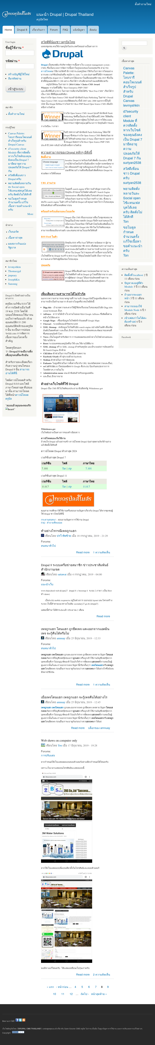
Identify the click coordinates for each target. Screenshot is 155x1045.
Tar (64, 468)
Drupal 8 (22, 30)
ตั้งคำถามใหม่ (143, 4)
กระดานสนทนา (48, 519)
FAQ (65, 30)
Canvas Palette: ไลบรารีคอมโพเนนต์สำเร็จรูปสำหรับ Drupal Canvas (20, 138)
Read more (83, 552)
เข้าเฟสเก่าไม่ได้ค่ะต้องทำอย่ (135, 319)
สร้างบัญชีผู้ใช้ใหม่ (19, 74)
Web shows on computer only (59, 740)
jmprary (12, 275)
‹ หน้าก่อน (62, 987)
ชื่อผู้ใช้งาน (14, 47)
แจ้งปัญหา (79, 30)
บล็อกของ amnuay (99, 728)
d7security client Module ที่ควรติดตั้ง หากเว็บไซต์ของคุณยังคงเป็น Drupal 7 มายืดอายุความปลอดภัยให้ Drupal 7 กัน (19, 160)
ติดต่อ (93, 30)
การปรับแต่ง (48, 755)
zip (70, 468)
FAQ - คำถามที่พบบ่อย (51, 522)
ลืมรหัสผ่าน (14, 78)
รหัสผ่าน (12, 61)
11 (62, 994)
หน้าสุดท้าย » (99, 994)
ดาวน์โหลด (46, 71)
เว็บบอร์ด (13, 231)
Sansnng (12, 283)
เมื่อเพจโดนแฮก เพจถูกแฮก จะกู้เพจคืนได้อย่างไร (74, 697)
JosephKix (14, 279)
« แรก (50, 987)
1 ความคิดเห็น (101, 552)
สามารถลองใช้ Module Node (133, 308)
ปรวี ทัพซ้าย (64, 535)
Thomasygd (14, 271)
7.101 (89, 468)
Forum (54, 30)
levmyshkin (14, 267)
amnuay (61, 638)
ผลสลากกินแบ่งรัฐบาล (17, 245)
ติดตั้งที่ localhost (133, 275)
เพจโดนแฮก (58, 707)
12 (71, 994)
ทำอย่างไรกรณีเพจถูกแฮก (58, 531)
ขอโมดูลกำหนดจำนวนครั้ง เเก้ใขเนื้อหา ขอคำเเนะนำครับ (20, 204)
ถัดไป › (85, 994)
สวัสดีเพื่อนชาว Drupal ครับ (17, 177)
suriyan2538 (132, 162)
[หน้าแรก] (17, 14)
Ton (60, 745)
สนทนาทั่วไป (48, 545)
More (30, 214)
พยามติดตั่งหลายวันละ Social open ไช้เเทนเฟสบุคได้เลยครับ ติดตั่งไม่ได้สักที (20, 188)
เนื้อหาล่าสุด (15, 237)
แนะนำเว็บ (47, 584)
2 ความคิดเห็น (101, 974)
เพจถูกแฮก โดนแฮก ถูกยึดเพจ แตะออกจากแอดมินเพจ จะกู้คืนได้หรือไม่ (75, 631)
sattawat (62, 574)
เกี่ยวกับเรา (38, 30)
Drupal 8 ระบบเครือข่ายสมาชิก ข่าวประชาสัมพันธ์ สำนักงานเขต (74, 567)
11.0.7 (86, 486)
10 (54, 994)
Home (8, 30)
